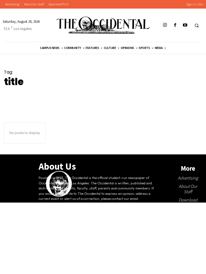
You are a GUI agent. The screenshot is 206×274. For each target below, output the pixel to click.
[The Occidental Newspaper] (103, 25)
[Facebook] (175, 25)
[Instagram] (165, 25)
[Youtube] (185, 25)
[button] (196, 25)
